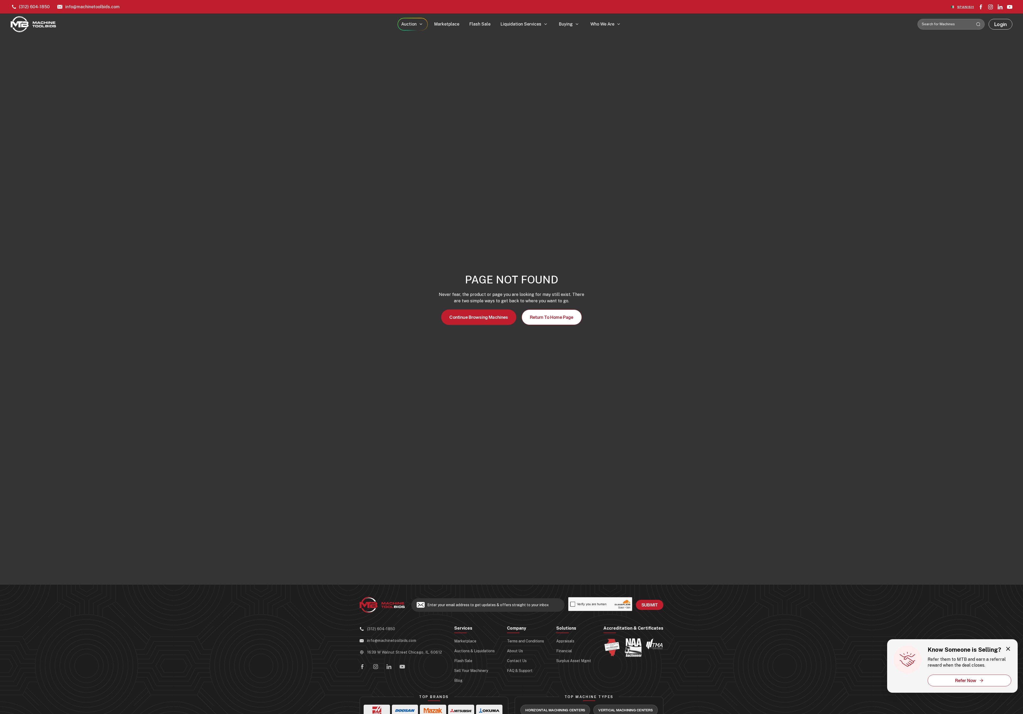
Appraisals (565, 641)
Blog (458, 680)
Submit (650, 605)
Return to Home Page (552, 317)
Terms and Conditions (525, 641)
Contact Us (517, 661)
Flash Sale (479, 24)
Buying (566, 24)
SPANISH (965, 7)
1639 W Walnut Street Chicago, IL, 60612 (404, 652)
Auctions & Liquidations (474, 651)
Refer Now (965, 680)
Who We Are (602, 24)
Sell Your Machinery (471, 670)
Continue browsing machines (478, 317)
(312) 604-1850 (34, 6)
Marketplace (446, 24)
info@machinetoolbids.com (92, 6)
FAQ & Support (520, 670)
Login (1000, 24)
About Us (515, 651)
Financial (564, 651)
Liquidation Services (521, 24)
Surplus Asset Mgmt (573, 661)
